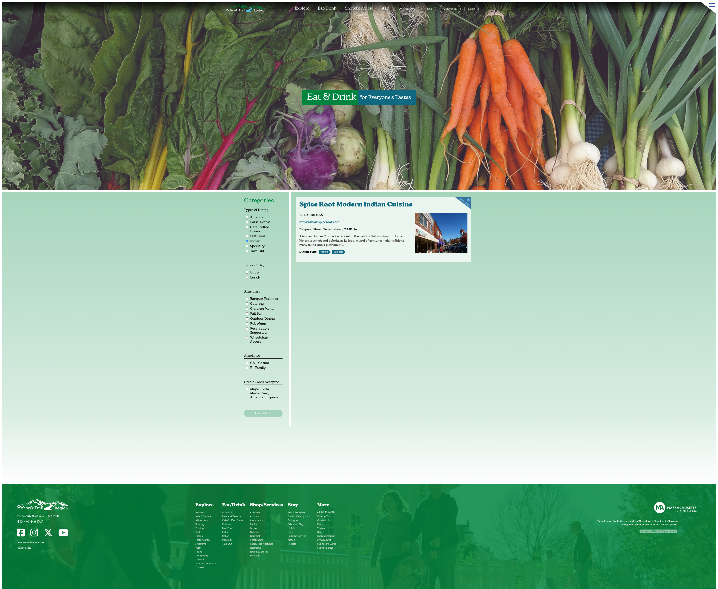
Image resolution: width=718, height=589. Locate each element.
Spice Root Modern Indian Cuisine (355, 205)
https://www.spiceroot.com (319, 222)
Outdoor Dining (262, 319)
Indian (255, 241)
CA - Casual (259, 363)
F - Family (258, 368)
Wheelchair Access (259, 340)
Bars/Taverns (260, 222)
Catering (257, 304)
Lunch (255, 277)
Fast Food (257, 236)
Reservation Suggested (259, 331)
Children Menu (262, 309)
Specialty (257, 246)
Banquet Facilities (264, 299)
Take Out (257, 251)
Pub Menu (258, 324)
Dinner (255, 272)
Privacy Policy (24, 548)
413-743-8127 (30, 522)
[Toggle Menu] (711, 5)
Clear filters (263, 413)
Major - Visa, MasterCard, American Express (264, 393)
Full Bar (256, 314)
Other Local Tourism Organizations (658, 531)
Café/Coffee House (259, 229)
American (258, 217)
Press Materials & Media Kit (31, 542)
